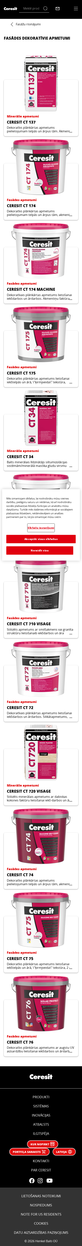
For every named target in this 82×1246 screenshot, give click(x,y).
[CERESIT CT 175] (41, 347)
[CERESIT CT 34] (41, 430)
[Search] (46, 8)
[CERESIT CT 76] (41, 1016)
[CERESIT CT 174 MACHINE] (41, 263)
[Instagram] (40, 1180)
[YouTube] (49, 1180)
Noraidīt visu (40, 550)
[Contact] (57, 8)
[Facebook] (32, 1181)
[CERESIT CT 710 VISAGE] (41, 598)
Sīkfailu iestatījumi (41, 528)
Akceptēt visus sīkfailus (41, 539)
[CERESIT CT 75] (41, 932)
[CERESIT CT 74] (41, 848)
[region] (41, 525)
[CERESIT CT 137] (41, 96)
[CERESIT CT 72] (41, 681)
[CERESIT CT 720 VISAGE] (41, 765)
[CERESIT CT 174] (41, 179)
